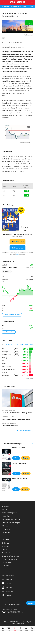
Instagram (9, 587)
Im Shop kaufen (17, 248)
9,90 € (16, 489)
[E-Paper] (14, 628)
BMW (3, 349)
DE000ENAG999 (13, 267)
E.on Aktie (4, 265)
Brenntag (4, 357)
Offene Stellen (6, 529)
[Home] (20, 628)
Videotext (5, 526)
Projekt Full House (18, 448)
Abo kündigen (6, 532)
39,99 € (16, 458)
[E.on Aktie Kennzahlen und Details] (17, 293)
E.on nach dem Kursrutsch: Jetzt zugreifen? (17, 413)
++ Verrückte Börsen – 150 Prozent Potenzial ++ (17, 6)
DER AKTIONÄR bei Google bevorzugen (13, 47)
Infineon (4, 363)
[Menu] (32, 2)
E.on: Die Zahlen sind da (10, 425)
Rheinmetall (5, 375)
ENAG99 (4, 267)
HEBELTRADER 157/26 (19, 479)
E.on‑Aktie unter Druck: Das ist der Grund (16, 419)
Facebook (9, 591)
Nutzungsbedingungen (9, 513)
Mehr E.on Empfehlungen (25, 430)
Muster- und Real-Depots (10, 556)
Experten (5, 549)
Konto (17, 254)
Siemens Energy (6, 366)
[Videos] (2, 628)
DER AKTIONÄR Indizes (9, 559)
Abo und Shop (6, 562)
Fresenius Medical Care (8, 369)
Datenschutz (6, 516)
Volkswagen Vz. (6, 352)
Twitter (8, 595)
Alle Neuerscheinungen (28, 444)
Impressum (5, 509)
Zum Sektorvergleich (9, 332)
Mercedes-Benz (6, 355)
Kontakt (9, 579)
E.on (3, 38)
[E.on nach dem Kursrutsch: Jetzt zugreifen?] (17, 398)
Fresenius (4, 372)
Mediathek (5, 543)
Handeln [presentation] (30, 603)
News (16, 348)
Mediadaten (6, 506)
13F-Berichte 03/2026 (19, 463)
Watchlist (7, 271)
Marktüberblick (7, 553)
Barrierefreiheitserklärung (11, 519)
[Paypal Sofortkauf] (25, 458)
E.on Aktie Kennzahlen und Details (12, 315)
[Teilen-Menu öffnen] (26, 628)
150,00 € (16, 473)
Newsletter (5, 546)
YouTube (9, 583)
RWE (3, 360)
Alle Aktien (5, 540)
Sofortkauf (21, 241)
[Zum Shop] (8, 628)
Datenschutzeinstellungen (11, 523)
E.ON (4, 191)
